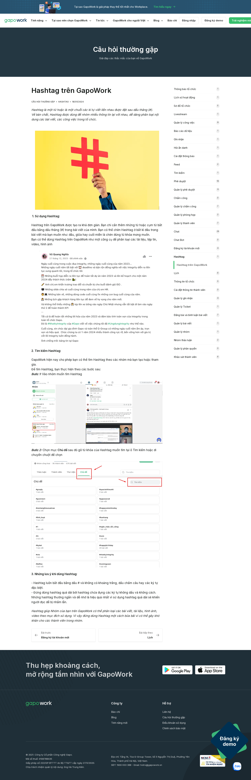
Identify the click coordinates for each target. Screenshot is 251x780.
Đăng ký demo (214, 20)
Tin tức (100, 20)
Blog (156, 20)
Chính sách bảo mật (173, 728)
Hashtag (63, 101)
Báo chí (172, 20)
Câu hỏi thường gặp (43, 101)
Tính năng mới (119, 722)
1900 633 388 (124, 765)
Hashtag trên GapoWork (192, 264)
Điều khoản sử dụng (174, 722)
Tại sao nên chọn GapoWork (70, 20)
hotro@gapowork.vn (151, 765)
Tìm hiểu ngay (162, 6)
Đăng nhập (189, 20)
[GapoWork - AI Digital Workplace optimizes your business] (16, 20)
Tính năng (37, 20)
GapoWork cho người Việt (129, 20)
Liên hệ (166, 711)
